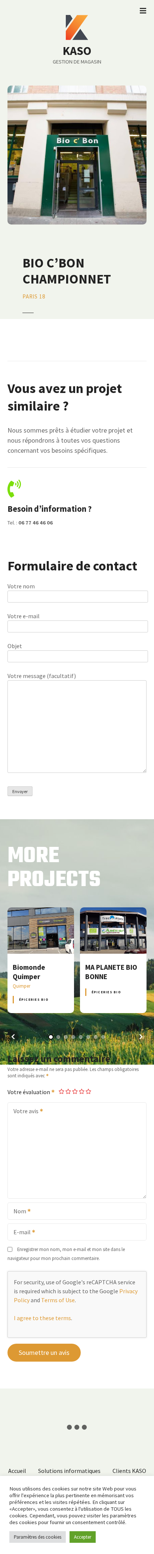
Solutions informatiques (69, 1470)
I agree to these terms (42, 1318)
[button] (13, 1036)
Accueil (17, 1470)
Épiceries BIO (34, 999)
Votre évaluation (29, 1092)
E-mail (20, 1232)
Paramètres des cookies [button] (37, 1537)
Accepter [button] (82, 1537)
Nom (17, 1211)
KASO (77, 50)
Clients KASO (129, 1470)
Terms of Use (58, 1300)
